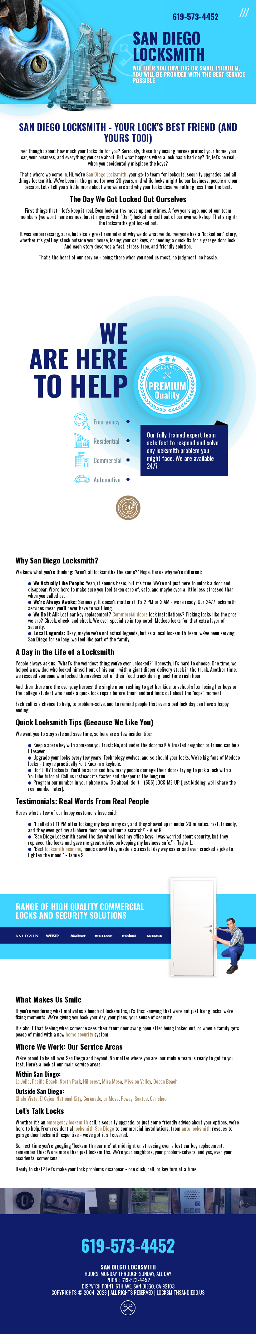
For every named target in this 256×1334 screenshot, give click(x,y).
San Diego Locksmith (106, 174)
